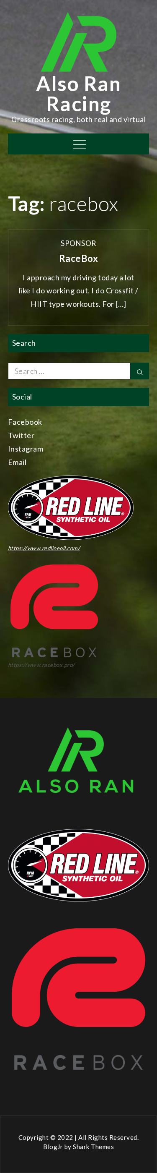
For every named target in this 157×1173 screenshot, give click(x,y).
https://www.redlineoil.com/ (44, 548)
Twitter (21, 435)
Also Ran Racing (78, 93)
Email (17, 462)
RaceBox (78, 258)
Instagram (26, 448)
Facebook (25, 421)
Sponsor (78, 243)
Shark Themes (93, 1146)
